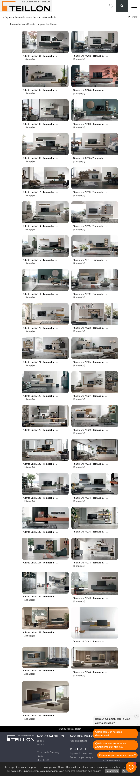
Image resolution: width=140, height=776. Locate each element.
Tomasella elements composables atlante (35, 17)
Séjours (8, 17)
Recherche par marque (81, 757)
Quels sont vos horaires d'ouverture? (108, 733)
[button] (131, 767)
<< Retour (132, 17)
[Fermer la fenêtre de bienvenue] (137, 716)
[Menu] (134, 6)
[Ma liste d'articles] (111, 6)
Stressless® (43, 760)
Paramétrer (112, 771)
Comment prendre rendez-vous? (117, 755)
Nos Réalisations (78, 741)
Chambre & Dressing (48, 752)
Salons (40, 741)
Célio (39, 748)
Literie (40, 756)
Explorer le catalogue (81, 753)
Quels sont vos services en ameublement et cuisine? (110, 745)
